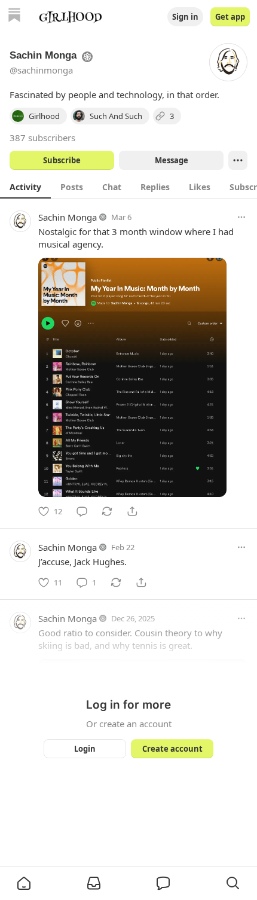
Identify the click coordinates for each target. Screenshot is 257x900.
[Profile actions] (237, 160)
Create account (172, 748)
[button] (23, 883)
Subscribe (62, 160)
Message (171, 160)
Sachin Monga (67, 217)
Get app (230, 16)
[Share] (132, 511)
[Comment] (82, 511)
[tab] (25, 187)
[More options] (241, 217)
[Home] (14, 16)
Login (85, 748)
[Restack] (107, 511)
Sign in (185, 16)
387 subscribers (42, 138)
